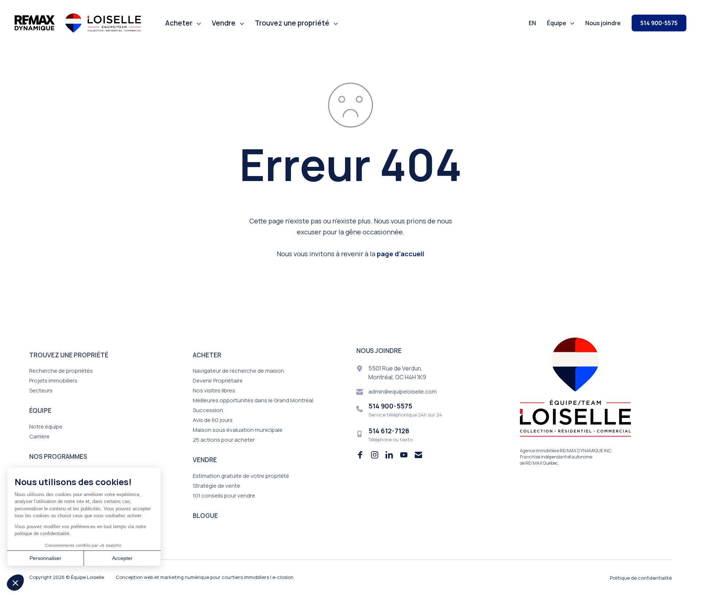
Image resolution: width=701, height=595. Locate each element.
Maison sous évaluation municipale (238, 430)
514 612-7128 (388, 430)
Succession (208, 410)
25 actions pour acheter (224, 439)
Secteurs (41, 390)
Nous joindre (603, 23)
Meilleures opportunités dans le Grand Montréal (253, 400)
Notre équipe (45, 426)
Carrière (39, 436)
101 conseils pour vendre (224, 495)
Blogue (205, 515)
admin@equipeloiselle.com (402, 391)
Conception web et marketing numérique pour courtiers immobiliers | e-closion (205, 577)
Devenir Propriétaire (218, 380)
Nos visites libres (214, 390)
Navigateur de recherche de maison (238, 370)
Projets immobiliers (53, 380)
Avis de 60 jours (213, 420)
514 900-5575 (659, 23)
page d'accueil (400, 253)
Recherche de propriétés (61, 370)
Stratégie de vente (216, 485)
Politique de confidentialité (641, 578)
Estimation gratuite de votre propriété (241, 476)
